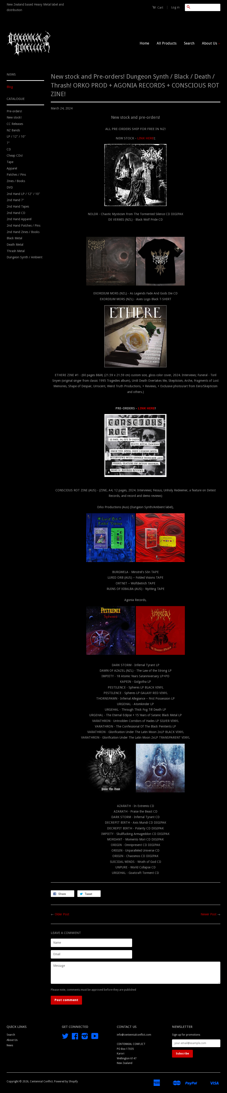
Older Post (62, 914)
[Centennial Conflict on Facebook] (75, 1037)
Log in (175, 7)
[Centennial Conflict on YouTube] (94, 1037)
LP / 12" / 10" (16, 136)
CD (9, 149)
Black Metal (14, 238)
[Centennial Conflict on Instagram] (84, 1037)
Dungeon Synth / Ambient (24, 257)
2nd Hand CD (16, 213)
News (10, 1045)
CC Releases (15, 124)
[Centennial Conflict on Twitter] (65, 1037)
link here (145, 138)
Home (144, 43)
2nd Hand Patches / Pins (23, 225)
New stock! (14, 117)
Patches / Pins (16, 174)
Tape (10, 162)
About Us (210, 43)
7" (8, 143)
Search (189, 43)
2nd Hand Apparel (19, 219)
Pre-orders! (14, 111)
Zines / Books (16, 181)
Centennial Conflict (41, 1081)
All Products (166, 43)
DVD (10, 187)
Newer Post (208, 914)
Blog (10, 87)
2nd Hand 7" (15, 200)
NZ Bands (13, 130)
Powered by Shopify (66, 1081)
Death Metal (15, 244)
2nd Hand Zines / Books (23, 232)
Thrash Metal (16, 251)
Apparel (12, 168)
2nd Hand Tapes (18, 206)
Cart (160, 7)
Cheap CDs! (15, 155)
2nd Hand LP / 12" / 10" (23, 194)
